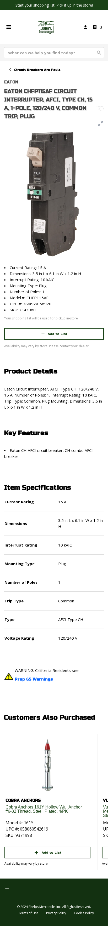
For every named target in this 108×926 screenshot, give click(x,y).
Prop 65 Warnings (34, 679)
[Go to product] (47, 764)
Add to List (58, 334)
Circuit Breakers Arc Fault (37, 70)
